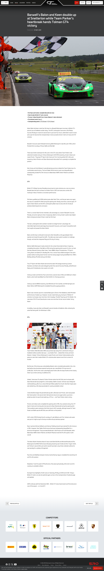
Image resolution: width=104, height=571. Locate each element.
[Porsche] (93, 526)
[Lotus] (34, 547)
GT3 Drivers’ (43, 121)
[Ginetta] (46, 526)
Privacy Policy (58, 565)
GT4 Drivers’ (51, 121)
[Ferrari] (34, 526)
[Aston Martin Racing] (11, 526)
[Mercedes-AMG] (81, 526)
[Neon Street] (93, 547)
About (39, 565)
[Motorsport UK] (58, 547)
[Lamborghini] (58, 526)
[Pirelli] (11, 547)
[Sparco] (22, 547)
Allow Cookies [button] (98, 568)
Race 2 (40, 119)
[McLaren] (69, 526)
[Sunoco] (46, 547)
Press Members (45, 565)
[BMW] (22, 526)
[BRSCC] (69, 547)
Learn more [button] (24, 569)
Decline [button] (89, 568)
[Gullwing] (81, 547)
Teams (52, 565)
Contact (64, 565)
